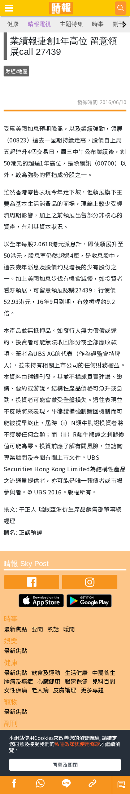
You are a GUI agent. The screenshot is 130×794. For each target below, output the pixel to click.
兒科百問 (103, 681)
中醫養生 (103, 672)
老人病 (40, 689)
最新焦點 (15, 629)
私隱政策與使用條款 (77, 743)
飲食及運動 (45, 672)
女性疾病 (15, 689)
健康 (13, 24)
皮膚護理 (64, 689)
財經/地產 (16, 71)
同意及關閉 (65, 764)
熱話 (53, 629)
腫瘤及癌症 (18, 681)
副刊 (118, 24)
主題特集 (71, 24)
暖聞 (69, 629)
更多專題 (92, 689)
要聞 (37, 629)
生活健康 (76, 672)
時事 (98, 24)
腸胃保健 (76, 681)
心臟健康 (48, 681)
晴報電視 (39, 24)
